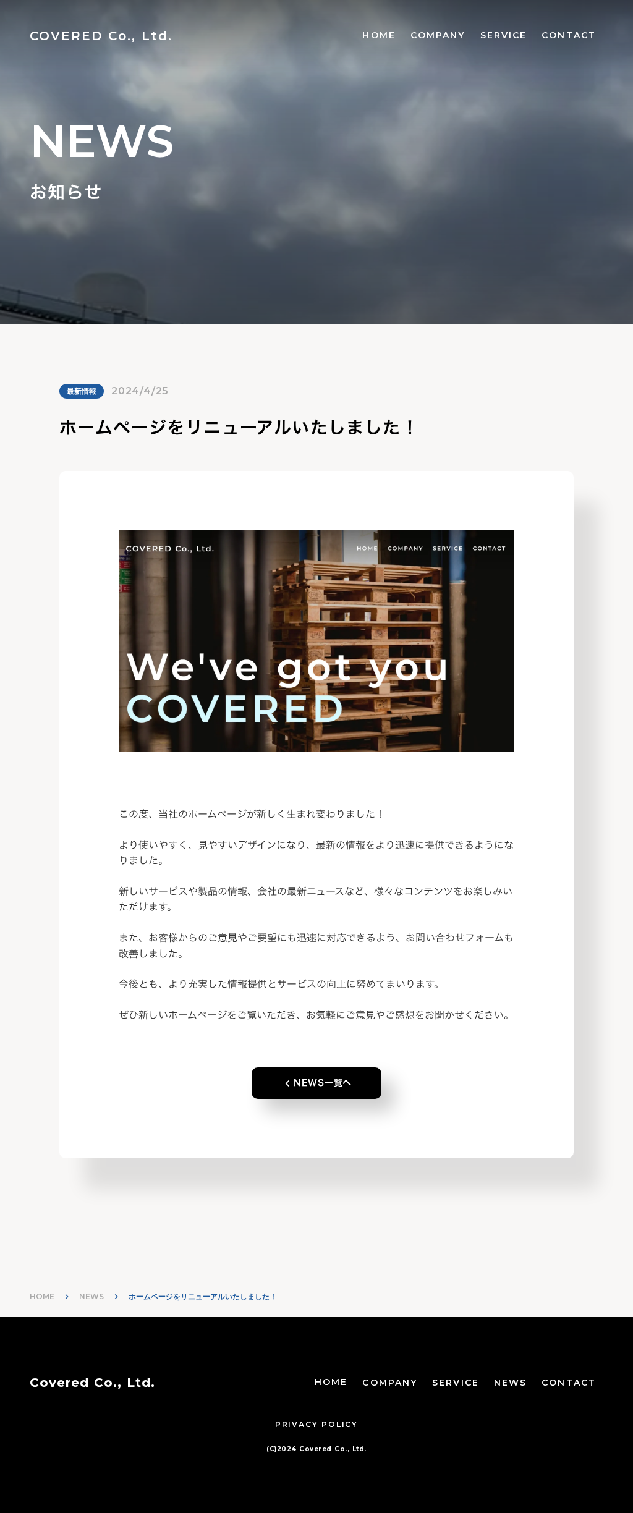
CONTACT (569, 35)
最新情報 (81, 391)
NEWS (91, 1296)
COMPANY (437, 35)
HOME (378, 35)
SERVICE (503, 35)
